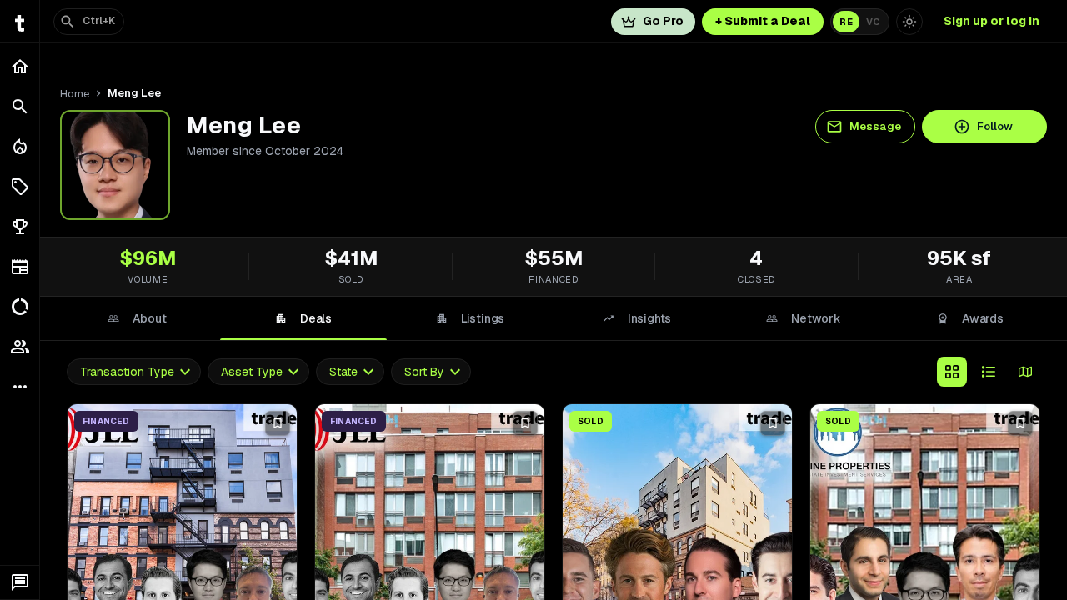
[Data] (19, 306)
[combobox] (134, 372)
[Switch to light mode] (909, 21)
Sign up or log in (991, 20)
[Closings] (19, 146)
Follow (995, 126)
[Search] (19, 106)
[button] (19, 186)
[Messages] (19, 582)
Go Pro (663, 20)
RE (846, 22)
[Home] (19, 66)
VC (873, 22)
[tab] (136, 318)
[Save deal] (277, 423)
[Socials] (19, 346)
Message (875, 126)
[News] (19, 266)
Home (74, 94)
